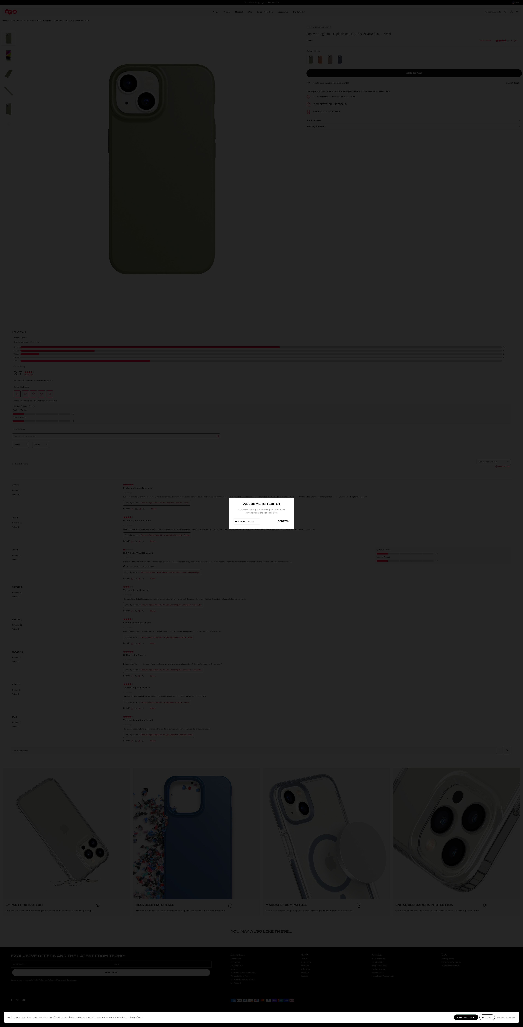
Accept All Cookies (466, 1017)
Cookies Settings (506, 1017)
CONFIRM (283, 521)
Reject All (487, 1017)
